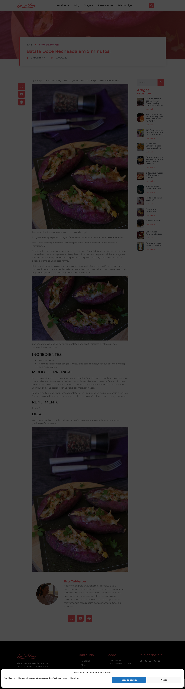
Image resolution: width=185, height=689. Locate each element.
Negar (164, 680)
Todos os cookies (128, 680)
